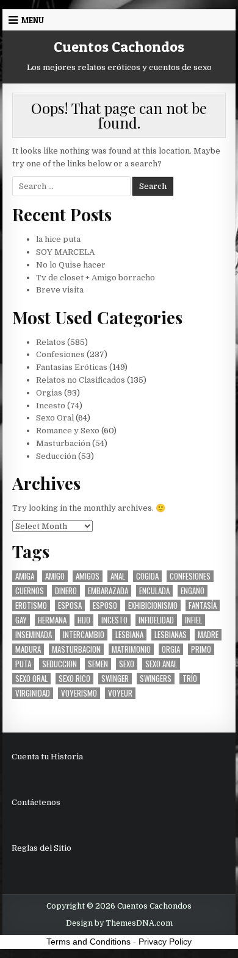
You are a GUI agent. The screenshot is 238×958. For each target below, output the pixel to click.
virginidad (32, 693)
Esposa (70, 605)
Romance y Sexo (67, 430)
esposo (105, 605)
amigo (55, 576)
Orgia (171, 649)
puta (23, 664)
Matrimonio (131, 649)
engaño (192, 591)
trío (189, 678)
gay (21, 620)
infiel (193, 620)
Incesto (50, 405)
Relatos (50, 342)
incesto (114, 620)
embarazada (108, 591)
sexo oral (31, 678)
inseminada (33, 634)
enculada (154, 591)
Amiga (24, 576)
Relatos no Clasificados (80, 380)
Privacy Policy (165, 941)
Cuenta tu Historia (47, 756)
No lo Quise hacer (71, 264)
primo (201, 649)
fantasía (203, 605)
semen (98, 664)
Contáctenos (36, 802)
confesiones (190, 576)
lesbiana (129, 634)
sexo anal (161, 664)
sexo (126, 664)
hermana (52, 620)
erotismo (31, 605)
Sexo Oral (55, 417)
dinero (66, 591)
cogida (147, 576)
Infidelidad (156, 620)
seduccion (59, 664)
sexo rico (74, 678)
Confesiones (60, 354)
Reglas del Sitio (41, 848)
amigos (87, 576)
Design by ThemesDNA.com (119, 923)
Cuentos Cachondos (119, 46)
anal (117, 576)
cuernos (29, 591)
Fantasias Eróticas (71, 367)
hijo (84, 620)
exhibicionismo (153, 605)
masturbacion (76, 649)
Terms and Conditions (88, 941)
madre (208, 634)
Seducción (56, 456)
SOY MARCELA (65, 252)
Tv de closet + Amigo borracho (95, 277)
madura (28, 649)
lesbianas (170, 634)
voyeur (120, 693)
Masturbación (63, 443)
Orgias (49, 392)
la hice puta (58, 239)
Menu (32, 20)
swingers (155, 678)
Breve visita (60, 289)
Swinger (115, 678)
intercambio (83, 634)
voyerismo (79, 693)
